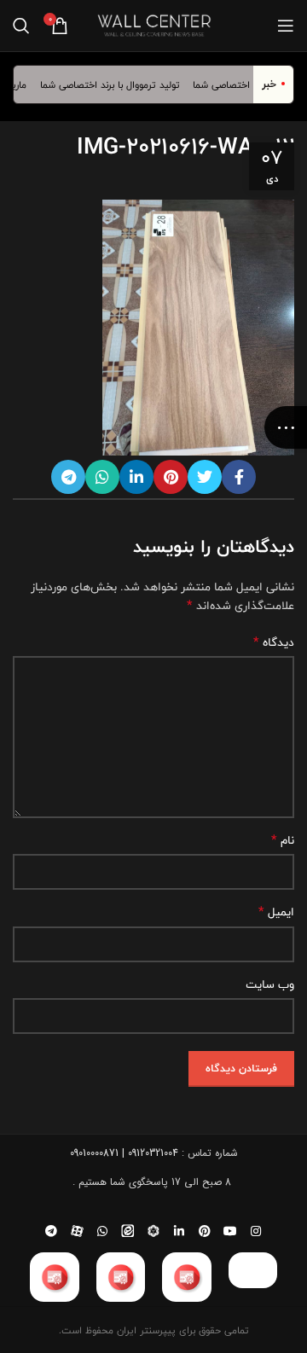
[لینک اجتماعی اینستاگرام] (256, 1231)
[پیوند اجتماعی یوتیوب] (230, 1231)
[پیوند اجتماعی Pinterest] (171, 477)
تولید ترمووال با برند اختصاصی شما (116, 84)
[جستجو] (21, 26)
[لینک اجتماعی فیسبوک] (239, 477)
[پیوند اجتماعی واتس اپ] (102, 477)
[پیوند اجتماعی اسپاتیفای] (153, 1231)
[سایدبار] (285, 427)
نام (282, 840)
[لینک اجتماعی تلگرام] (68, 477)
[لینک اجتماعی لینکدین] (136, 477)
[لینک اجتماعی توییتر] (205, 477)
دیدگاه (273, 642)
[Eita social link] (128, 1231)
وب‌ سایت (270, 984)
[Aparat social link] (77, 1231)
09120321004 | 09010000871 (124, 1153)
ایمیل (276, 912)
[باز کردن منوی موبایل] (286, 26)
